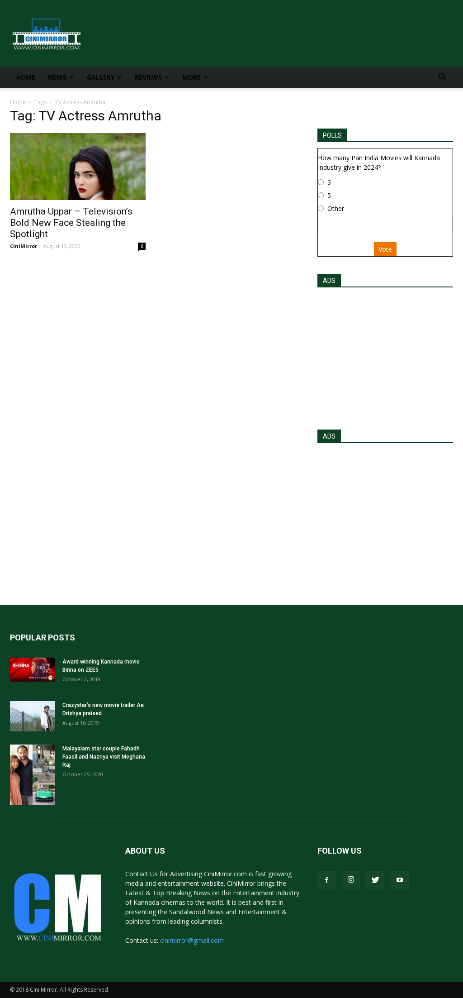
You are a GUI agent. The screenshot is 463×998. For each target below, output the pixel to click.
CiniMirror (23, 246)
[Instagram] (351, 880)
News (57, 77)
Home (25, 77)
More (191, 77)
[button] (442, 78)
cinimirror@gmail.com (192, 940)
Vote (385, 249)
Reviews (148, 77)
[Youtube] (400, 880)
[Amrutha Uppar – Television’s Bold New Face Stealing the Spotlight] (78, 166)
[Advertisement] (385, 355)
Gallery (100, 77)
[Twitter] (375, 880)
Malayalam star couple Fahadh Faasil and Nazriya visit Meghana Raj (103, 756)
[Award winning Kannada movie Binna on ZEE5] (32, 670)
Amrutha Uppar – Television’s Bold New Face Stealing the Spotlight (71, 222)
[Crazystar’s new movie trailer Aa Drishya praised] (32, 716)
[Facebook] (326, 880)
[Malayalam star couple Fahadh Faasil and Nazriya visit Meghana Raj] (32, 775)
